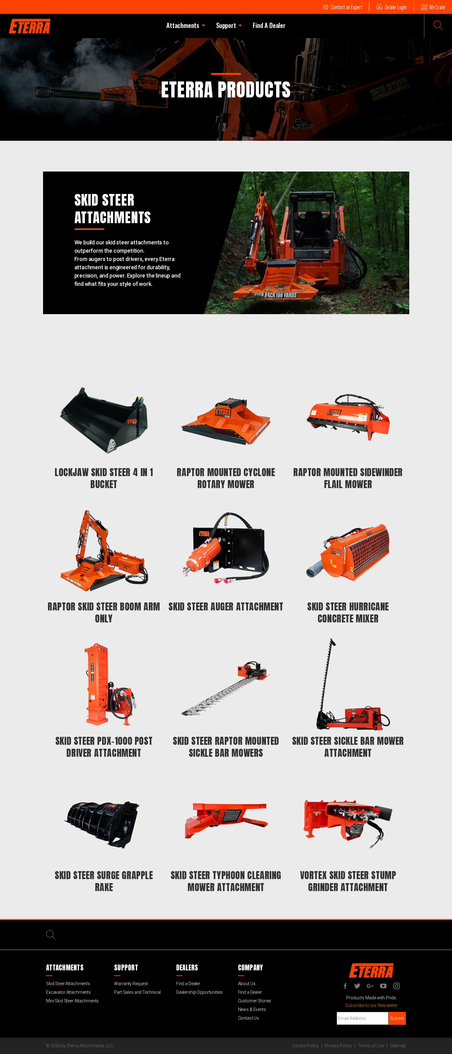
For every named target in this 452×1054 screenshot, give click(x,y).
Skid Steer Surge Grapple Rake (104, 881)
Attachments (182, 25)
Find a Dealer (188, 983)
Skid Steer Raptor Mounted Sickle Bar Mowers (226, 747)
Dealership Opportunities (199, 992)
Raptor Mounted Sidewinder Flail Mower (348, 478)
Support (226, 25)
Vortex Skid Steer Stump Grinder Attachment (348, 881)
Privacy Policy (338, 1045)
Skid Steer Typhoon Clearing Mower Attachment (226, 881)
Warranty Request (131, 983)
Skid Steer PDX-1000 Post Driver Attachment (104, 747)
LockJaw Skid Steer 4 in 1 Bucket (104, 478)
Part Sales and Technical (137, 992)
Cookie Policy (305, 1045)
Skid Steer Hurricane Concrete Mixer (348, 613)
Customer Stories (255, 1000)
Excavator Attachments (68, 992)
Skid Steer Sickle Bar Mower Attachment (348, 747)
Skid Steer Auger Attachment (226, 607)
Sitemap (398, 1045)
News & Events (252, 1009)
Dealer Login (396, 7)
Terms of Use (371, 1045)
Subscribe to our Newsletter (371, 1005)
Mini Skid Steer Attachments (72, 1000)
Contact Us (248, 1018)
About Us (247, 983)
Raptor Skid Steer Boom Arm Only (104, 613)
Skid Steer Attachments (68, 983)
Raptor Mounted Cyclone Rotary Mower (226, 478)
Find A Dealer (269, 25)
